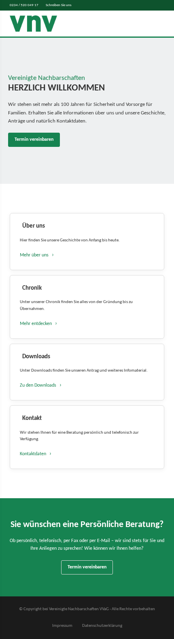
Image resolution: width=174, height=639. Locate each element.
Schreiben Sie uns (59, 5)
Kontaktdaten (33, 454)
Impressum (62, 626)
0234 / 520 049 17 (24, 5)
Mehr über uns (34, 255)
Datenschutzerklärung (102, 626)
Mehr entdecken (36, 323)
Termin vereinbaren (34, 139)
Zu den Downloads (38, 385)
